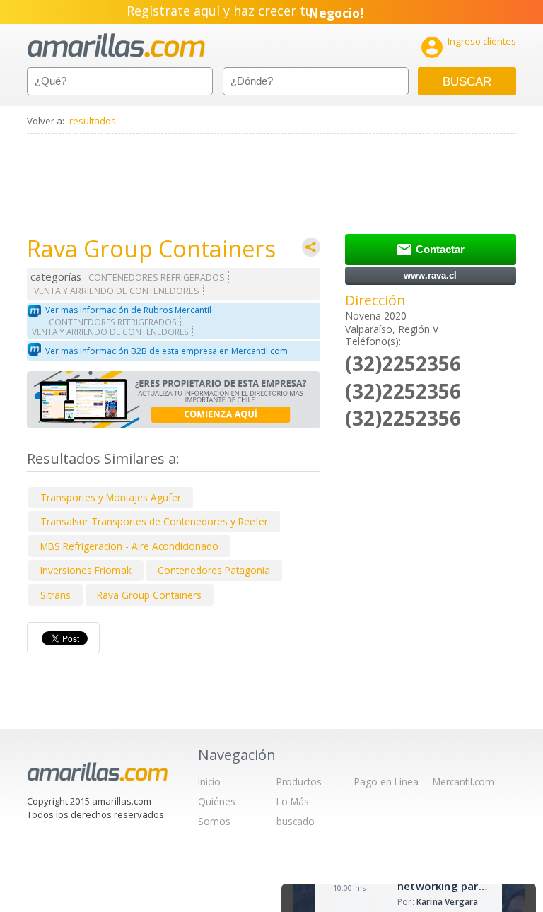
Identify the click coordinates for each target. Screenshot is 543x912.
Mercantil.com (463, 781)
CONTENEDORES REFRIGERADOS (156, 277)
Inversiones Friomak (86, 570)
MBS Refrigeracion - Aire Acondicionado (129, 546)
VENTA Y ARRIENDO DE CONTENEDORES (116, 291)
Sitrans (55, 595)
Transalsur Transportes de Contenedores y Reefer (154, 521)
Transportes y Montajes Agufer (110, 497)
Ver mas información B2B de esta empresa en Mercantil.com (166, 351)
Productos (299, 781)
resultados (92, 121)
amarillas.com (116, 45)
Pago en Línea (386, 781)
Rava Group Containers (149, 595)
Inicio (209, 781)
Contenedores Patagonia (214, 570)
